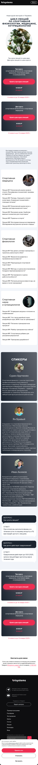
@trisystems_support (13, 665)
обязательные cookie (13, 743)
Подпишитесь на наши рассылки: (15, 735)
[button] (34, 2)
